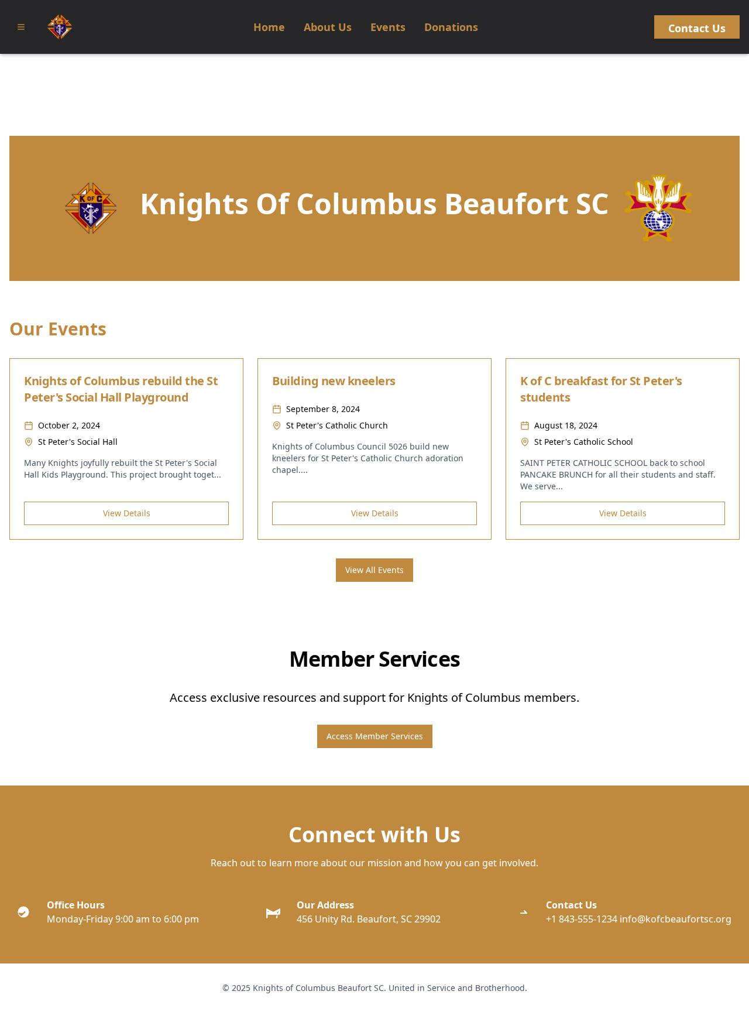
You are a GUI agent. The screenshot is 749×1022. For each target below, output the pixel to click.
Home (269, 27)
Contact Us (697, 28)
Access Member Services (375, 736)
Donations (451, 27)
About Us (328, 27)
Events (388, 27)
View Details (126, 513)
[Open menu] (21, 27)
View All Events (374, 569)
